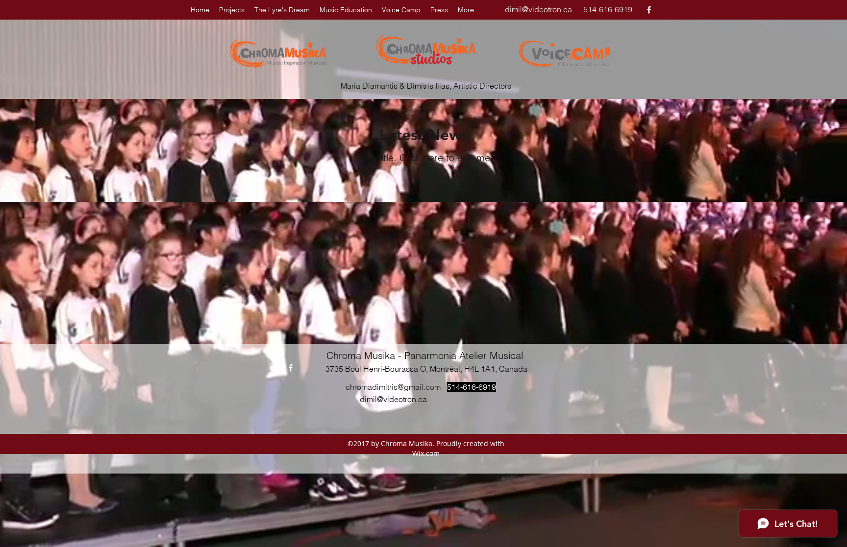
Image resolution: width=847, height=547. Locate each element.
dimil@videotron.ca (538, 9)
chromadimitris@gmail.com (393, 387)
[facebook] (649, 10)
